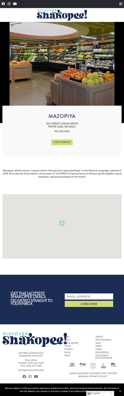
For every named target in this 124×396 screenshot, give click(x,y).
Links (98, 349)
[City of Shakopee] (82, 364)
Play (67, 340)
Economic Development (103, 356)
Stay (66, 337)
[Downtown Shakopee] (93, 365)
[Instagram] (10, 4)
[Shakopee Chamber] (72, 364)
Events (68, 349)
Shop (67, 346)
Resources (102, 352)
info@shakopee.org (31, 370)
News (98, 346)
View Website (62, 142)
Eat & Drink (71, 343)
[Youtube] (16, 4)
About (99, 337)
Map (98, 343)
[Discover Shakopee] (62, 15)
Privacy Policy (98, 376)
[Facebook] (4, 4)
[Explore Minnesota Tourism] (114, 364)
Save (67, 355)
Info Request (103, 340)
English (95, 393)
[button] (62, 223)
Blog (67, 352)
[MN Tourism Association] (103, 365)
